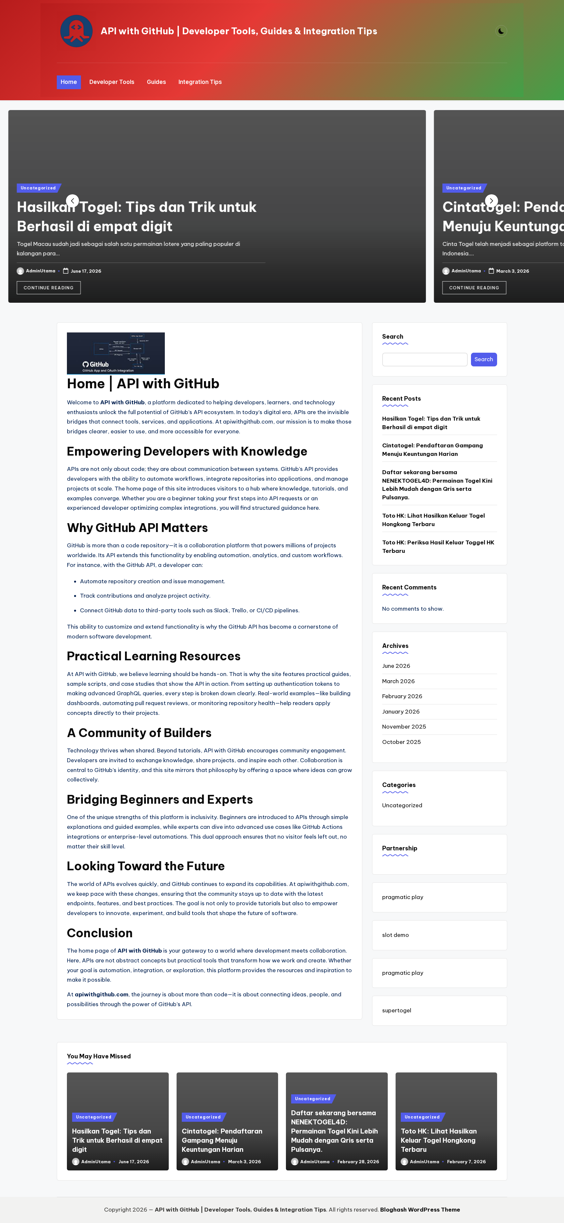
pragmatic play (402, 897)
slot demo (395, 935)
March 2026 (398, 681)
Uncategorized (103, 187)
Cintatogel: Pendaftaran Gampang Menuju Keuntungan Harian (432, 450)
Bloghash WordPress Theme (420, 1209)
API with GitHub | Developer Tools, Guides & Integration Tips (239, 31)
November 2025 (404, 726)
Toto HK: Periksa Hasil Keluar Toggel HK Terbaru (438, 547)
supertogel (396, 1010)
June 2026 (396, 665)
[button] (114, 287)
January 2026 (401, 711)
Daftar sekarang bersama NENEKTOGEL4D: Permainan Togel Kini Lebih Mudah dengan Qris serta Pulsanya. (437, 485)
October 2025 (401, 742)
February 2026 (402, 696)
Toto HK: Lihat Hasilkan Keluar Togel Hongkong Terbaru (433, 520)
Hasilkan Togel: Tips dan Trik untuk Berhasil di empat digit (431, 423)
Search (392, 336)
